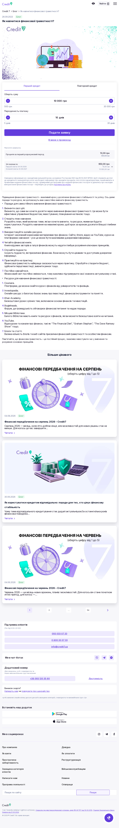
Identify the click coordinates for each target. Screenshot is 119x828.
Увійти (102, 3)
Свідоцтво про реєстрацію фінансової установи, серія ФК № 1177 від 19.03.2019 (64, 810)
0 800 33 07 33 (60, 640)
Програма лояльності (13, 784)
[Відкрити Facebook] (114, 734)
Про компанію (9, 747)
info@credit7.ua (59, 646)
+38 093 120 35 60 (40, 678)
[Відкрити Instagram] (99, 734)
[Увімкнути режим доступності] (93, 3)
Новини (66, 778)
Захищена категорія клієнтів (13, 770)
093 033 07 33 (59, 633)
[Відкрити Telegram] (104, 657)
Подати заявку (59, 132)
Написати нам (9, 778)
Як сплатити (68, 753)
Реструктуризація (71, 760)
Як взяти (6, 753)
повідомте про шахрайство (36, 691)
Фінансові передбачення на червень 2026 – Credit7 (35, 588)
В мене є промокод (59, 140)
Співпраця (67, 784)
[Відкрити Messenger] (111, 657)
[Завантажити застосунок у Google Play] (59, 714)
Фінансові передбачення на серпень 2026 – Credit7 (35, 421)
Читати (8, 432)
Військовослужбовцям (73, 769)
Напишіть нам (11, 691)
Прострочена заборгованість (10, 761)
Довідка (66, 747)
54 (88, 610)
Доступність (95, 678)
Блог (18, 17)
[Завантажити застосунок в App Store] (59, 721)
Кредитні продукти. (62, 184)
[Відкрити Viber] (96, 657)
